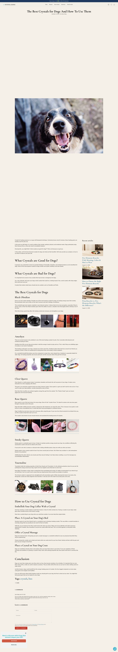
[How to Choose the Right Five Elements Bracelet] (92, 272)
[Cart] (114, 5)
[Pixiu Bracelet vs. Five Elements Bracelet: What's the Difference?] (92, 293)
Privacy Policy (34, 624)
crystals (23, 578)
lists (30, 578)
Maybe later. (14, 644)
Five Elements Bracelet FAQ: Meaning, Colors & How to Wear (91, 260)
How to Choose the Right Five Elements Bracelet (91, 282)
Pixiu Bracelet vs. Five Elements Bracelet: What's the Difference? (91, 303)
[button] (46, 4)
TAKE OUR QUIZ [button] (14, 640)
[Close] (25, 633)
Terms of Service (41, 624)
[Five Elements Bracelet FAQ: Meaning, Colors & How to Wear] (92, 250)
